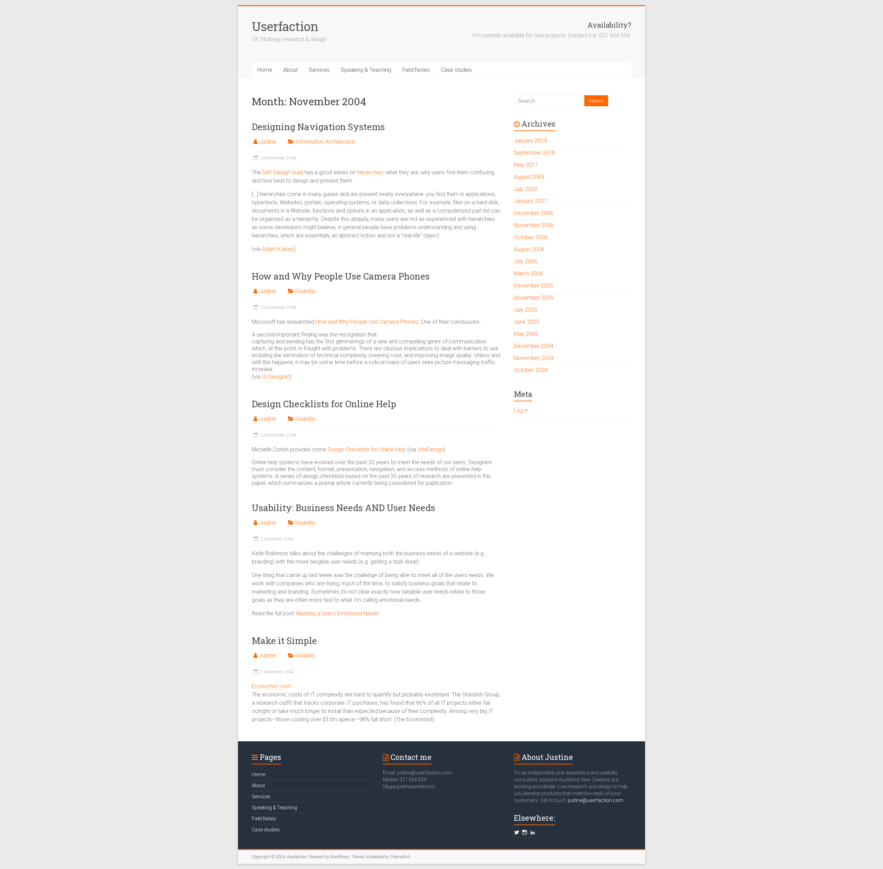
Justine (267, 141)
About (290, 70)
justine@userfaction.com (595, 800)
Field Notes (416, 70)
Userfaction (285, 26)
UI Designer (275, 376)
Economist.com (271, 686)
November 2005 (534, 297)
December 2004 (533, 346)
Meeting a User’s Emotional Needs (337, 613)
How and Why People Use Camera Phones (341, 276)
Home (264, 70)
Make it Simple (284, 640)
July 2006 (525, 261)
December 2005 (533, 285)
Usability (306, 291)
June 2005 (526, 322)
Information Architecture (325, 141)
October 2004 (531, 370)
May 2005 (526, 334)
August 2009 (529, 177)
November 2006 (534, 225)
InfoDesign (430, 449)
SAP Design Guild (282, 172)
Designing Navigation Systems (318, 127)
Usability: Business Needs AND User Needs (343, 508)
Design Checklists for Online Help (324, 404)
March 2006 (528, 273)
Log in (521, 410)
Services (319, 70)
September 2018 (534, 152)
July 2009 (525, 189)
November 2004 (534, 358)
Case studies (456, 70)
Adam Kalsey (278, 249)
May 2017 (526, 165)
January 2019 (530, 140)
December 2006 (533, 213)
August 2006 (529, 249)
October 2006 (531, 237)
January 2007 (530, 201)
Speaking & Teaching (366, 70)
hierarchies (370, 172)
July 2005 (525, 309)
